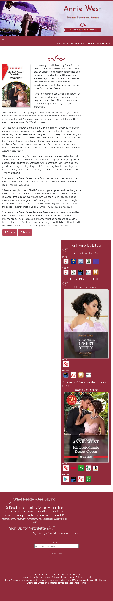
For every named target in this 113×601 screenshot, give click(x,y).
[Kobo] (88, 272)
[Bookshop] (96, 261)
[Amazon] (96, 468)
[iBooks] (96, 272)
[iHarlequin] (66, 261)
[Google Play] (66, 479)
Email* (56, 542)
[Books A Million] (81, 261)
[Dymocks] (73, 468)
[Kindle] (81, 272)
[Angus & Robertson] (88, 468)
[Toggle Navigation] (3, 39)
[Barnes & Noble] (88, 261)
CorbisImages (75, 574)
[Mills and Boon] (66, 364)
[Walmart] (73, 261)
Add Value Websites (22, 599)
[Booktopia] (81, 468)
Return (26, 232)
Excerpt (10, 232)
